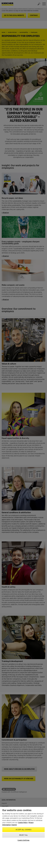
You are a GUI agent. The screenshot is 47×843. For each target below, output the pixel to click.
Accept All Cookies (23, 830)
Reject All (23, 835)
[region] (23, 825)
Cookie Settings (23, 840)
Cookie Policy (23, 823)
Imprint (14, 825)
